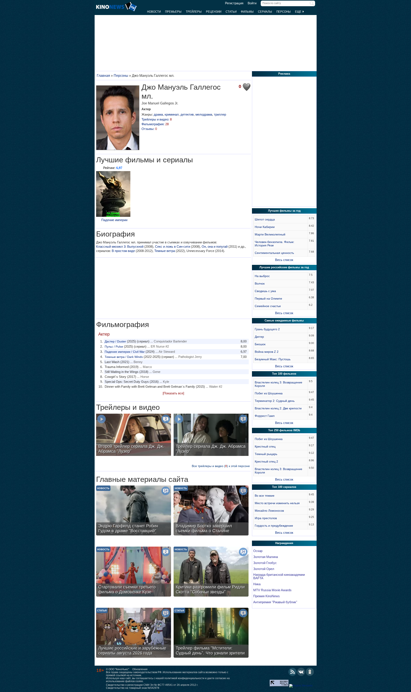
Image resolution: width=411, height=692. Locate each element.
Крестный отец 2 (266, 461)
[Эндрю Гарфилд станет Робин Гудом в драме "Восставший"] (133, 511)
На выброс (262, 276)
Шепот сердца (265, 219)
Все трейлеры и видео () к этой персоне (221, 466)
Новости (154, 11)
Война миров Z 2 (266, 351)
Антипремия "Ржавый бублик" (275, 602)
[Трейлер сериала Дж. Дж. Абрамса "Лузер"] (211, 435)
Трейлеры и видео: (156, 119)
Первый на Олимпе (268, 298)
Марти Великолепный (270, 234)
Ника (257, 584)
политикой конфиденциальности (184, 678)
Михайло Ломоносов (269, 510)
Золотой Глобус (265, 563)
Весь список (284, 260)
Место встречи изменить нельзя (277, 503)
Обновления (139, 669)
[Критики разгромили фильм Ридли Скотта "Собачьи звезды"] (211, 572)
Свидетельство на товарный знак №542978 (132, 687)
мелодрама (203, 114)
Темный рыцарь (266, 454)
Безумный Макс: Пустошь (272, 359)
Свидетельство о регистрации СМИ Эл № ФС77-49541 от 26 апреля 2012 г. (152, 684)
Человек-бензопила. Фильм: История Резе (274, 243)
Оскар (257, 551)
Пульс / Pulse (114, 346)
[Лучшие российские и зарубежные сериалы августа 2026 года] (133, 633)
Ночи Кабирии (265, 227)
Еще (298, 11)
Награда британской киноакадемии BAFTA (279, 576)
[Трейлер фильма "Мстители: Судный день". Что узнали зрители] (211, 633)
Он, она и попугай (215, 246)
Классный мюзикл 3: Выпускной (119, 246)
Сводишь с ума (265, 291)
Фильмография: (155, 124)
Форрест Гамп (265, 416)
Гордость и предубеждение (274, 525)
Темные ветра (164, 251)
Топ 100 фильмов (284, 373)
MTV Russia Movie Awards (272, 590)
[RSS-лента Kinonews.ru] (292, 672)
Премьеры (173, 11)
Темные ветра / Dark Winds (124, 357)
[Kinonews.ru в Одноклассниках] (310, 672)
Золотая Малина (265, 557)
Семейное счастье (268, 306)
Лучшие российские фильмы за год (284, 267)
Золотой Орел (263, 569)
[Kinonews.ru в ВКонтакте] (301, 672)
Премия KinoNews (266, 596)
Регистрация (234, 3)
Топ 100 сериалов (284, 486)
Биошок (260, 344)
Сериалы (265, 11)
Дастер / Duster (115, 341)
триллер (220, 114)
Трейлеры (194, 11)
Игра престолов (266, 518)
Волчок (260, 283)
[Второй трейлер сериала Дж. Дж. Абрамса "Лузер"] (133, 435)
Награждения (284, 543)
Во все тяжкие (264, 495)
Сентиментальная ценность (274, 253)
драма (158, 114)
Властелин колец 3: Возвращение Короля (278, 384)
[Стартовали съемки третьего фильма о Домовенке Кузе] (133, 572)
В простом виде (123, 251)
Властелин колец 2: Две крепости (278, 408)
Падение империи (114, 220)
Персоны (283, 11)
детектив (187, 114)
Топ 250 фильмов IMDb (284, 430)
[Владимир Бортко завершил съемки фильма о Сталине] (211, 511)
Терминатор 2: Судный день (275, 401)
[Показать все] (173, 393)
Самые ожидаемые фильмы (284, 320)
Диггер (259, 336)
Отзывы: (149, 129)
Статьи (231, 11)
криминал (172, 114)
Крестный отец (265, 446)
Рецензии (213, 11)
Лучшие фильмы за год (284, 210)
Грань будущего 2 (267, 329)
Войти (252, 3)
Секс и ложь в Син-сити (172, 246)
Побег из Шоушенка (269, 393)
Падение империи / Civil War (125, 351)
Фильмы (247, 11)
